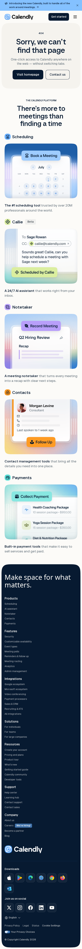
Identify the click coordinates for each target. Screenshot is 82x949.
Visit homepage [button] (28, 75)
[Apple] (9, 877)
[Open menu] (75, 17)
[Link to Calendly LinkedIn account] (41, 907)
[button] (58, 17)
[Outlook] (9, 888)
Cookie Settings (51, 925)
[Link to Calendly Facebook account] (30, 907)
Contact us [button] (58, 75)
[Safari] (41, 877)
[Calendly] (19, 17)
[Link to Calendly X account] (9, 907)
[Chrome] (51, 877)
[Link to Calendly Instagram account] (19, 907)
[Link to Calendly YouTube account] (51, 907)
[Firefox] (62, 877)
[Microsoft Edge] (30, 877)
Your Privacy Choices (23, 931)
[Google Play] (19, 877)
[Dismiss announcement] (77, 5)
